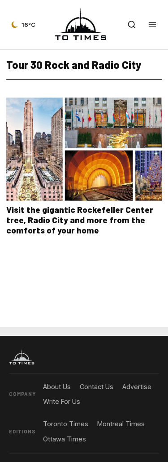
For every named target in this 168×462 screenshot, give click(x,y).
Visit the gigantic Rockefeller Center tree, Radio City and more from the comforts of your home (79, 219)
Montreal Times (121, 424)
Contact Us (96, 386)
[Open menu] (152, 24)
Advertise (136, 386)
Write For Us (61, 401)
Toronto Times (65, 424)
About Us (57, 386)
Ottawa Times (64, 439)
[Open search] (131, 24)
